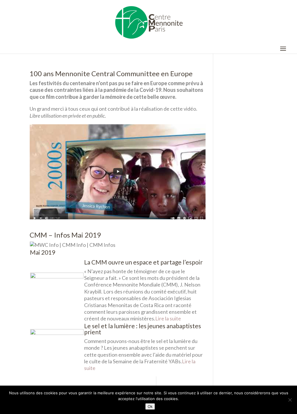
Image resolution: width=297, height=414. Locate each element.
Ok (150, 406)
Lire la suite (168, 318)
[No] (290, 400)
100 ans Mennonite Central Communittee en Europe (111, 73)
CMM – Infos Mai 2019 (65, 235)
